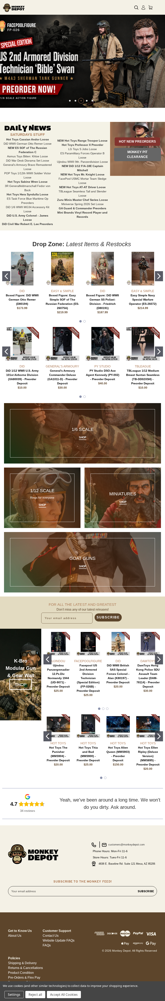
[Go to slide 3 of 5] (81, 101)
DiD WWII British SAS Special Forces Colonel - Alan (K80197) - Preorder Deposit (118, 674)
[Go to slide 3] (107, 708)
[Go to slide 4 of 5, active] (87, 101)
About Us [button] (14, 935)
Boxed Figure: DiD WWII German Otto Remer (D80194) (22, 299)
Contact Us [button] (51, 935)
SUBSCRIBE (108, 617)
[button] (137, 141)
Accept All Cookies (64, 994)
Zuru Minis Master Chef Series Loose (82, 199)
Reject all (35, 994)
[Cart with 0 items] (150, 7)
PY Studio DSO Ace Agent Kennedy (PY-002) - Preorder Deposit (102, 375)
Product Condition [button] (21, 972)
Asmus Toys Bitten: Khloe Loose (27, 156)
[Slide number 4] (82, 61)
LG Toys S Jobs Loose (82, 149)
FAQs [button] (47, 945)
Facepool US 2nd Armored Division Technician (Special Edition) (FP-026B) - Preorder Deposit (88, 678)
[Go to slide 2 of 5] (75, 101)
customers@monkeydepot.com (126, 844)
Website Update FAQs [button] (58, 940)
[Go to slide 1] (6, 276)
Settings (14, 994)
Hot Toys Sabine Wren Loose (27, 181)
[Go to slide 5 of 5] (92, 101)
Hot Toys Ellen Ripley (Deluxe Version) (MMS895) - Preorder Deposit (148, 756)
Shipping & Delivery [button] (22, 963)
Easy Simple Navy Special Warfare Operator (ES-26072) (143, 299)
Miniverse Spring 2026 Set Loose (82, 204)
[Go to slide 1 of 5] (70, 101)
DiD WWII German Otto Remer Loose (28, 143)
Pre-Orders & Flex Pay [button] (24, 977)
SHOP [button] (21, 684)
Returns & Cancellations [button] (25, 968)
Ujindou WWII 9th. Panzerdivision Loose (82, 161)
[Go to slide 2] (159, 276)
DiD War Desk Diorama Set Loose (27, 160)
